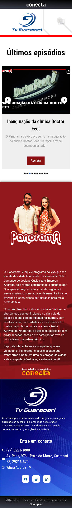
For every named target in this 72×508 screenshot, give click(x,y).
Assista (36, 160)
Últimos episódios (36, 52)
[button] (61, 22)
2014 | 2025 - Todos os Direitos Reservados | (36, 502)
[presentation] (8, 100)
